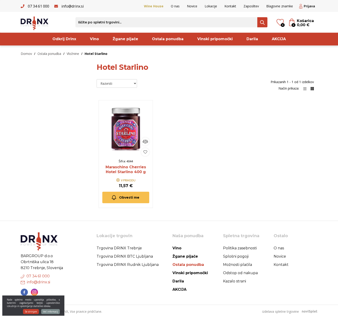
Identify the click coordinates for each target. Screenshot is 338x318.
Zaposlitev (251, 6)
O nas (175, 6)
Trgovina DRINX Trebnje (119, 248)
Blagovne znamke (279, 6)
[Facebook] (24, 292)
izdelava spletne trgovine (280, 311)
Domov (26, 53)
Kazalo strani (234, 281)
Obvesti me (129, 197)
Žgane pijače (125, 39)
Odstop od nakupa (240, 273)
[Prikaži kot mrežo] (312, 88)
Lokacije (211, 6)
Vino (94, 39)
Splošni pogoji (236, 256)
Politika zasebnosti (240, 248)
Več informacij (50, 311)
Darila (252, 39)
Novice (192, 6)
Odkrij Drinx (64, 39)
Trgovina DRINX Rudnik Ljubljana (128, 264)
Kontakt (230, 6)
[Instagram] (34, 292)
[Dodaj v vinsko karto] (145, 152)
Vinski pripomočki (215, 39)
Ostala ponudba (167, 39)
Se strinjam (31, 311)
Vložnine (73, 53)
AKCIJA (279, 39)
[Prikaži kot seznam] (307, 88)
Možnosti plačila (237, 264)
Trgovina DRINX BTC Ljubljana (125, 256)
